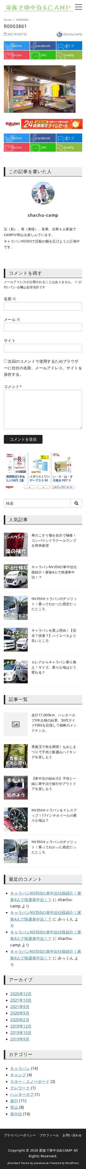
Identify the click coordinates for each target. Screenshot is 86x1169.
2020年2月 (19, 1019)
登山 (14, 1107)
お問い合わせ (72, 1135)
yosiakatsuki (41, 1163)
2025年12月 (21, 993)
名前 (10, 298)
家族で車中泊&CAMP (55, 1150)
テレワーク (20, 1088)
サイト (10, 340)
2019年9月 (19, 1039)
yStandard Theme (18, 1163)
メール (12, 319)
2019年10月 (21, 1032)
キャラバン (20, 1068)
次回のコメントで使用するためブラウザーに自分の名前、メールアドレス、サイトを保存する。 (43, 368)
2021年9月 (19, 1006)
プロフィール (49, 1135)
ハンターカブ (22, 1094)
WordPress (72, 1163)
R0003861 (22, 19)
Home (8, 19)
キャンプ (18, 1074)
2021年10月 (21, 1000)
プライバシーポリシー (20, 1135)
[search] (76, 503)
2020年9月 (19, 1013)
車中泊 (16, 1114)
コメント (13, 386)
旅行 (14, 1100)
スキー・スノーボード (29, 1081)
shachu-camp (72, 34)
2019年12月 (21, 1026)
